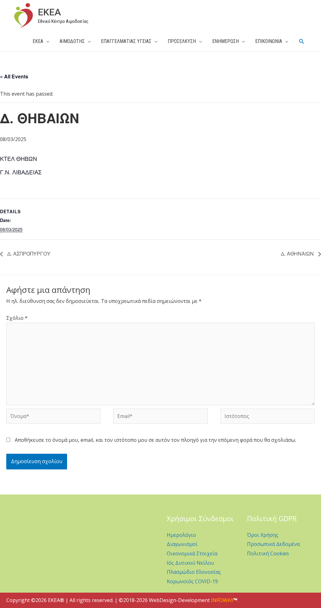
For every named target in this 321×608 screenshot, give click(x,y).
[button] (301, 41)
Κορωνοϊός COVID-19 (192, 581)
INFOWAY (222, 600)
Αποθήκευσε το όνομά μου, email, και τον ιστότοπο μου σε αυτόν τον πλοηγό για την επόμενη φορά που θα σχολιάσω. (155, 439)
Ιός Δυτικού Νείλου (190, 562)
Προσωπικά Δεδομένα (273, 544)
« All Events (14, 76)
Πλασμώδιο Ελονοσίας (194, 571)
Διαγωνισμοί (182, 544)
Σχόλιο (17, 318)
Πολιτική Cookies (268, 553)
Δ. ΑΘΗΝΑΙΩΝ (298, 253)
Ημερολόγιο (181, 534)
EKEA (49, 12)
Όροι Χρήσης (262, 534)
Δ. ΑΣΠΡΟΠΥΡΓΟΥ (28, 253)
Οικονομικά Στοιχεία (192, 553)
